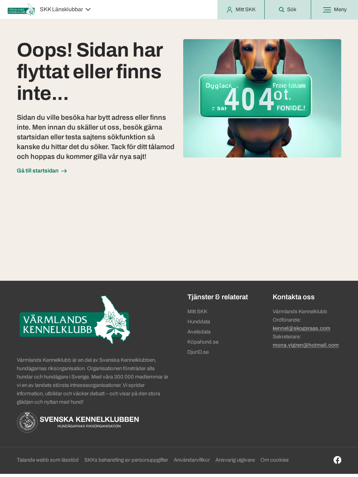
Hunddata (198, 321)
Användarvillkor (192, 460)
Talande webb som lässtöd (48, 460)
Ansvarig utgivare (235, 460)
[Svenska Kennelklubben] (78, 422)
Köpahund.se (203, 342)
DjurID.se (198, 352)
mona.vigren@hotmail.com (306, 345)
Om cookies (274, 460)
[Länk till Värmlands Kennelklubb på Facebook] (337, 460)
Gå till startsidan (37, 171)
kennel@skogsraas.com (301, 328)
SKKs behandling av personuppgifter (126, 460)
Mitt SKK (197, 311)
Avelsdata (198, 332)
